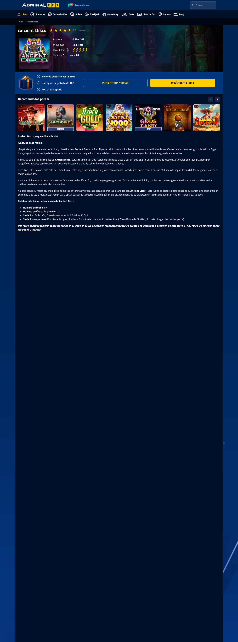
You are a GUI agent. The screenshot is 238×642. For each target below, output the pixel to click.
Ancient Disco (32, 21)
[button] (115, 83)
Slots (21, 21)
